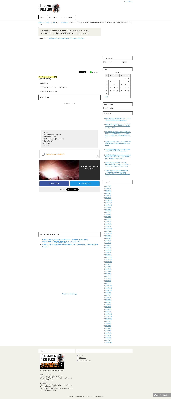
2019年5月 (108, 217)
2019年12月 (108, 200)
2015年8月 (108, 323)
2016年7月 (108, 297)
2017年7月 (108, 269)
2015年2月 (108, 337)
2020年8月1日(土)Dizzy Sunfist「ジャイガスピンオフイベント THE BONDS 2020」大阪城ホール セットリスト (117, 126)
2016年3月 (108, 307)
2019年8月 (108, 210)
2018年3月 (108, 250)
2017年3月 (108, 278)
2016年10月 (108, 290)
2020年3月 (108, 193)
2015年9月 (108, 321)
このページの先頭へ (162, 395)
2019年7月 (108, 212)
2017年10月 (108, 262)
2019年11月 (108, 202)
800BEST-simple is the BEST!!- (55, 154)
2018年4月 (108, 247)
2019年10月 (108, 205)
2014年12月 (108, 342)
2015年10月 (108, 319)
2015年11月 (108, 316)
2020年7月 (108, 188)
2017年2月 (108, 281)
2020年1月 (108, 198)
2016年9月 (108, 292)
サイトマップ (129, 1)
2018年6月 (108, 243)
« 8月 (106, 96)
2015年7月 (108, 326)
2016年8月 (108, 295)
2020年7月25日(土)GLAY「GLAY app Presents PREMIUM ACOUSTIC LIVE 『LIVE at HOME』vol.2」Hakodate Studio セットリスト (118, 156)
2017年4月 (108, 276)
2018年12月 (108, 228)
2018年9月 (108, 236)
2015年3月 (108, 335)
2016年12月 (108, 285)
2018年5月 (108, 245)
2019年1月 (108, 226)
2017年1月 (108, 283)
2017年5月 (108, 273)
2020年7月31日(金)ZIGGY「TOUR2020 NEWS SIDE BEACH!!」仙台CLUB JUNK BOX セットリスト (118, 143)
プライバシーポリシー (67, 17)
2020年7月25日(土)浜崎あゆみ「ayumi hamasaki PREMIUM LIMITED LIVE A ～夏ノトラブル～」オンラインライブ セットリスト (117, 164)
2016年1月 (108, 311)
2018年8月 (108, 238)
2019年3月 (108, 221)
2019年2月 (108, 224)
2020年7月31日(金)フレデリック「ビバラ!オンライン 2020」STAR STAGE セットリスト (117, 150)
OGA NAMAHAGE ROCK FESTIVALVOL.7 (71, 38)
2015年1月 (108, 340)
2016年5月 (108, 302)
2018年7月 (108, 240)
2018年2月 (108, 252)
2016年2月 (108, 309)
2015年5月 (108, 330)
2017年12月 (108, 257)
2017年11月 (108, 259)
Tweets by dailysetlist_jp (69, 294)
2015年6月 (108, 328)
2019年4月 (108, 219)
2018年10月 (108, 233)
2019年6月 (108, 214)
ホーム (43, 17)
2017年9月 (108, 264)
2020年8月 (108, 186)
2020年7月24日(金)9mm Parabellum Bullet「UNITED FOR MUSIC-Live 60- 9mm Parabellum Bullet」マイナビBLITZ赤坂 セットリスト (117, 173)
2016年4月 (108, 304)
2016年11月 (108, 288)
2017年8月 (108, 266)
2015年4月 (108, 333)
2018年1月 (108, 255)
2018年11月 (108, 231)
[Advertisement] (69, 55)
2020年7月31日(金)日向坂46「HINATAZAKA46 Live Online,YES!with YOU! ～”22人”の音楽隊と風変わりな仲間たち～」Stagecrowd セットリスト (118, 134)
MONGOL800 (53, 38)
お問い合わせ (53, 17)
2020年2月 (108, 195)
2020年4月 (108, 191)
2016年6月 (108, 300)
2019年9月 (108, 207)
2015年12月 (108, 314)
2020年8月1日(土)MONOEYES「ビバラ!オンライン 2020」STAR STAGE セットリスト (118, 119)
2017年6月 (108, 271)
